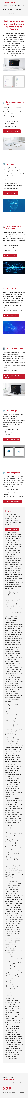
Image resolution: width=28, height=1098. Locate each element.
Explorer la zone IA (9, 255)
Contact (11, 5)
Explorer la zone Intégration (12, 501)
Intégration (12, 13)
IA (3, 9)
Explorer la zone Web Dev (11, 131)
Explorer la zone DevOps (11, 439)
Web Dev (17, 5)
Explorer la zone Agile (10, 193)
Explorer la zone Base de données (11, 376)
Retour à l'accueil (12, 529)
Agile (23, 5)
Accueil (5, 5)
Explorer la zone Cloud (10, 315)
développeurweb (9, 2)
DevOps (5, 13)
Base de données (15, 9)
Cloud (7, 9)
